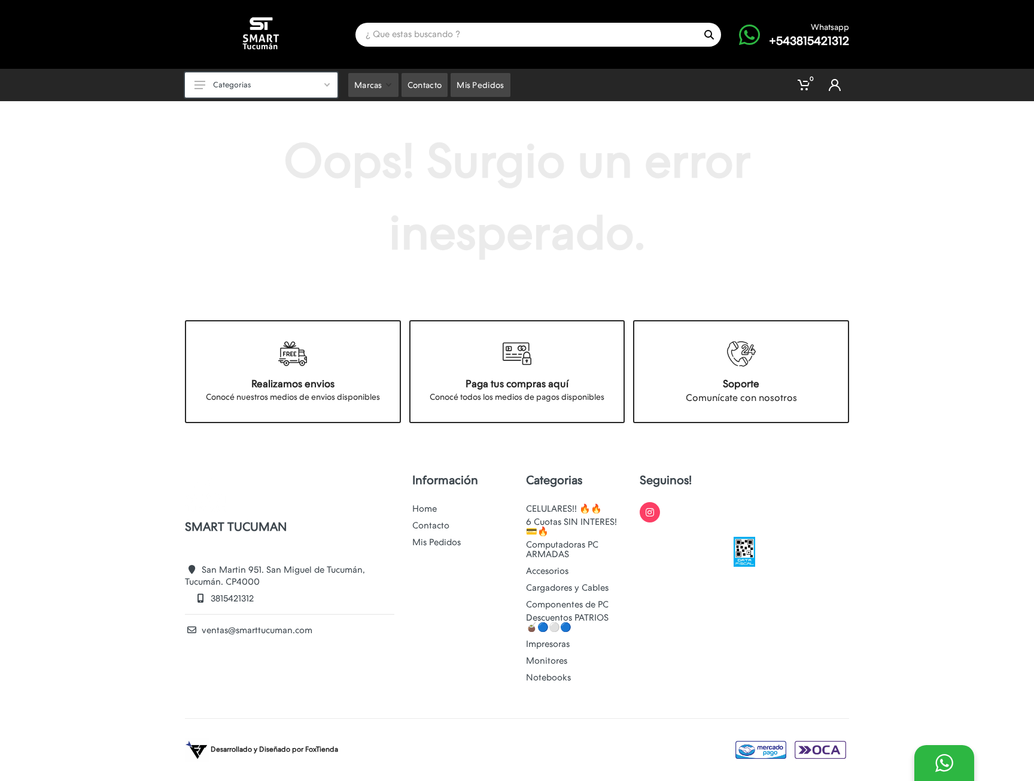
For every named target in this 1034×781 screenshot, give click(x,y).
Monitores (546, 660)
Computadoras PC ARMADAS (562, 549)
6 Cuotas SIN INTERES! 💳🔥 (571, 526)
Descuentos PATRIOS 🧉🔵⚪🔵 (567, 622)
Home (424, 508)
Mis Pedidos (436, 542)
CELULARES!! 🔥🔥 (564, 508)
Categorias (232, 84)
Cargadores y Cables (567, 587)
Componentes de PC (567, 604)
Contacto (430, 525)
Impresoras (548, 644)
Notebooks (548, 677)
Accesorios (547, 571)
